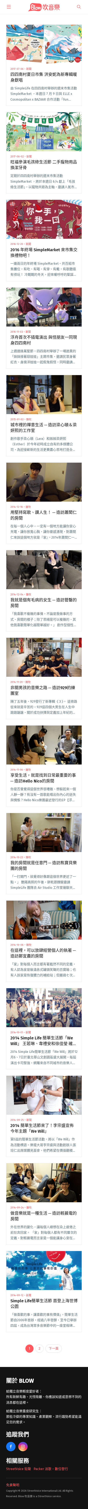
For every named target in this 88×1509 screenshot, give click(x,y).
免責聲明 (12, 1485)
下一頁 (54, 1348)
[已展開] (9, 6)
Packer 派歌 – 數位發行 (51, 1469)
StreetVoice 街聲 (18, 1469)
